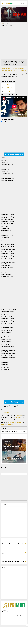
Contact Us (8, 620)
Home (2, 23)
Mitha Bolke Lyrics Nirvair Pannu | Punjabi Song (13, 68)
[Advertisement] (14, 44)
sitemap (20, 620)
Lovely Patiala (10, 91)
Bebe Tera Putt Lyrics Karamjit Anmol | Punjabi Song (14, 70)
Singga (8, 84)
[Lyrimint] (9, 4)
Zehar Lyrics (19, 415)
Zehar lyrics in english (7, 121)
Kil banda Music (10, 87)
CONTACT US (19, 417)
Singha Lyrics (6, 412)
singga (9, 23)
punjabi (5, 23)
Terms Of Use (20, 615)
